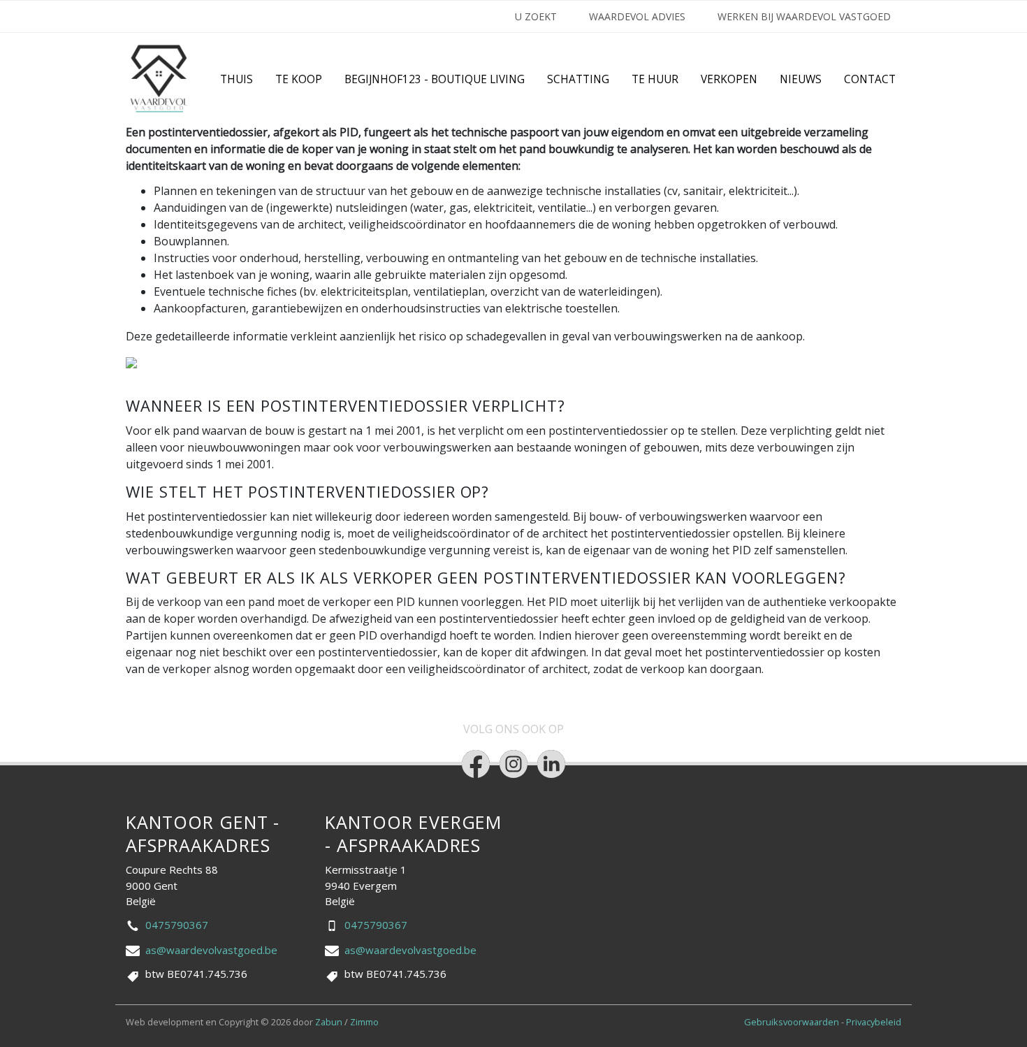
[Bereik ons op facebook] (476, 764)
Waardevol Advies (637, 16)
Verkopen (729, 79)
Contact (870, 79)
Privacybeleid (873, 1022)
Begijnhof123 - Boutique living (434, 79)
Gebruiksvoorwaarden (792, 1022)
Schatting (578, 79)
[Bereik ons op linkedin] (551, 764)
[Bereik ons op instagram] (513, 764)
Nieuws (801, 79)
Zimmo (364, 1022)
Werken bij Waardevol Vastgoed (804, 16)
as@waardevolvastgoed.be (211, 950)
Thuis (236, 79)
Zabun (328, 1022)
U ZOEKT (536, 16)
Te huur (655, 79)
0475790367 (176, 925)
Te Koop (298, 79)
